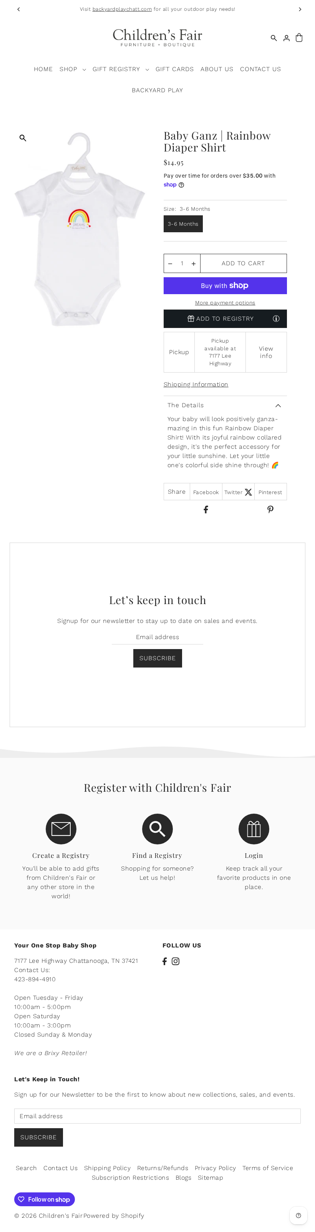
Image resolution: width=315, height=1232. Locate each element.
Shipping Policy (107, 1168)
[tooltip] (276, 318)
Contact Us (60, 1168)
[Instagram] (175, 961)
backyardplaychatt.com (122, 9)
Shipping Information (196, 384)
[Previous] (19, 9)
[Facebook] (164, 961)
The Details (185, 405)
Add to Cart (243, 263)
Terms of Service (267, 1168)
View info (266, 352)
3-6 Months (183, 224)
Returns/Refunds (163, 1168)
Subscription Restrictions (130, 1177)
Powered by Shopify (113, 1215)
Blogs (184, 1177)
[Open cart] (299, 38)
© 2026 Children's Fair (48, 1215)
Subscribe (157, 658)
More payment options (225, 303)
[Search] (274, 38)
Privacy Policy (215, 1168)
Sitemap (211, 1177)
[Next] (299, 9)
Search (26, 1168)
